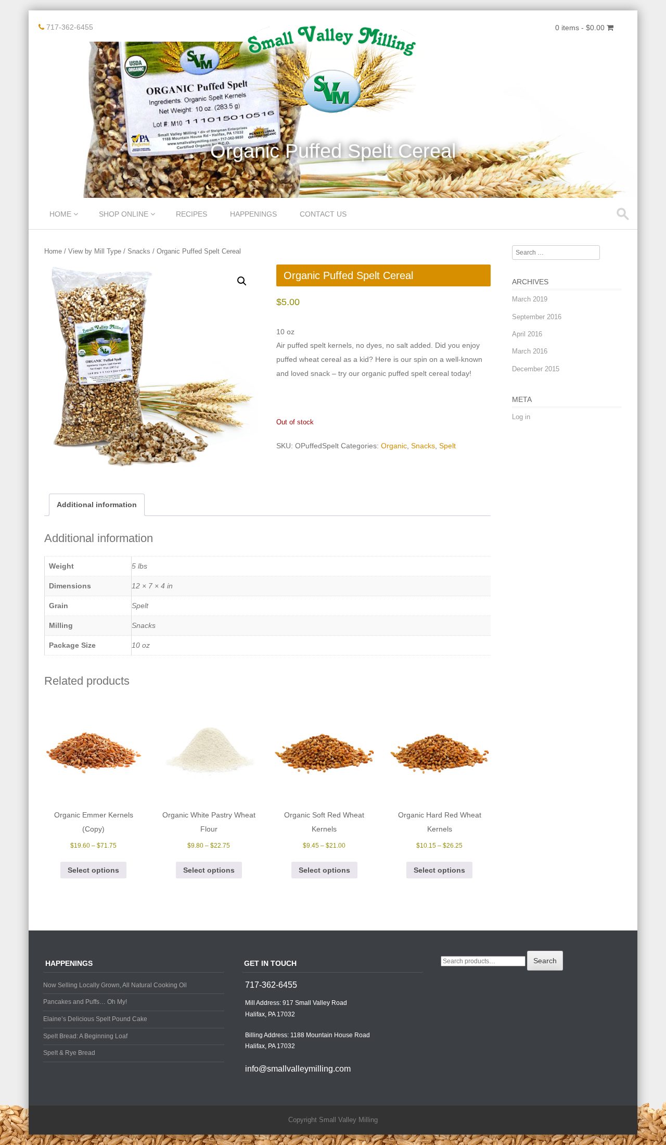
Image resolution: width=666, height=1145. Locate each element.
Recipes (191, 214)
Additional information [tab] (97, 504)
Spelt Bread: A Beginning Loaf (85, 1036)
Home (60, 214)
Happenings (253, 214)
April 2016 (527, 334)
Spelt (447, 446)
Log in (521, 417)
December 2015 (535, 369)
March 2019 (529, 299)
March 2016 (529, 351)
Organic (394, 446)
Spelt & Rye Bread (69, 1052)
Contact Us (323, 214)
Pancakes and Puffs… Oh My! (85, 1001)
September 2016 (536, 317)
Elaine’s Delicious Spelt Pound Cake (95, 1019)
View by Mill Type (94, 251)
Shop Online (123, 214)
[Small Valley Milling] (333, 114)
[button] (242, 281)
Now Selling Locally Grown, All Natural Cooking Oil (115, 985)
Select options (93, 870)
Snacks (138, 251)
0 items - (580, 27)
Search (545, 961)
